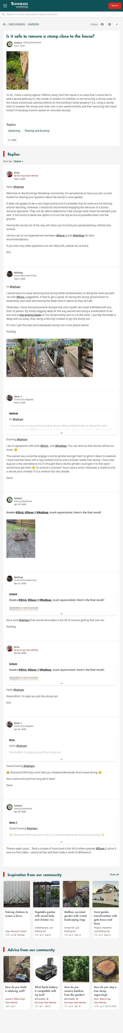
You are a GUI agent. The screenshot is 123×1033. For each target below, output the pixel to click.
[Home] (4, 24)
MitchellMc (40, 999)
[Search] (3, 14)
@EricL (20, 296)
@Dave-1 (61, 235)
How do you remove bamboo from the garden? (74, 991)
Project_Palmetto (103, 928)
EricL (96, 999)
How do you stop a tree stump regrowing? (105, 991)
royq (7, 931)
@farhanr (18, 186)
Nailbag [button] (18, 272)
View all (114, 875)
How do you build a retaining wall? (15, 989)
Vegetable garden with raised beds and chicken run (45, 915)
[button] (9, 44)
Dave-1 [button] (18, 396)
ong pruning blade (30, 314)
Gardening (14, 131)
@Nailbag (78, 235)
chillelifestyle (41, 928)
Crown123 (69, 928)
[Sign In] (114, 6)
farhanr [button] (18, 42)
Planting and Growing (37, 131)
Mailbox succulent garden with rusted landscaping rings (75, 915)
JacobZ (9, 999)
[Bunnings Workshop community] (20, 5)
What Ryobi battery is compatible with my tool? (46, 991)
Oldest (17, 161)
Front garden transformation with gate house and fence (105, 917)
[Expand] (61, 433)
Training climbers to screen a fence (16, 914)
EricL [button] (17, 172)
